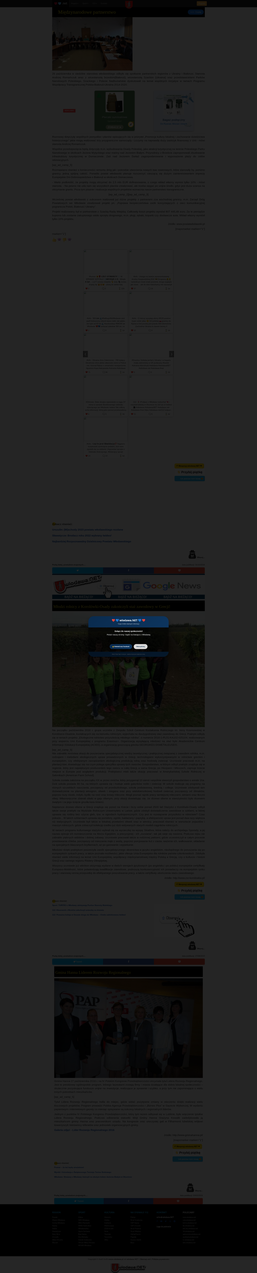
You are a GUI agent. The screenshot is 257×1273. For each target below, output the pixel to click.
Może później (140, 646)
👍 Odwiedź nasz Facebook (120, 646)
